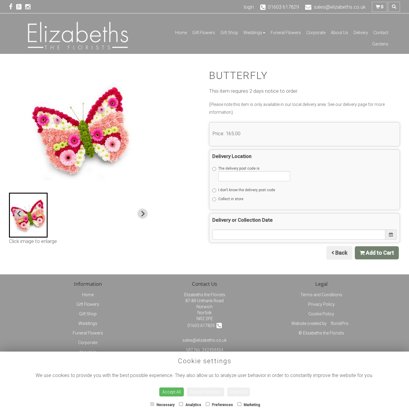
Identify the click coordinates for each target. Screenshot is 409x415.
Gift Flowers (203, 32)
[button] (28, 215)
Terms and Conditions (321, 294)
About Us (339, 32)
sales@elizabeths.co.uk (204, 340)
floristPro (340, 323)
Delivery (361, 32)
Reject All (238, 392)
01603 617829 (201, 325)
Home (181, 32)
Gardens (380, 44)
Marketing (251, 405)
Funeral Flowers (286, 32)
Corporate (315, 32)
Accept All (171, 392)
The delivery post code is (239, 168)
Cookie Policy (321, 313)
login (249, 7)
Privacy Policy (321, 304)
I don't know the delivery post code (246, 190)
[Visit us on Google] (20, 6)
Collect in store (230, 199)
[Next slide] (142, 214)
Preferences (222, 405)
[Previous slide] (19, 214)
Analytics (192, 405)
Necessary (165, 405)
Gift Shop (229, 32)
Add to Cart (379, 253)
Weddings (252, 32)
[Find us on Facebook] (12, 6)
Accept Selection (205, 392)
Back (340, 253)
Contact (380, 32)
